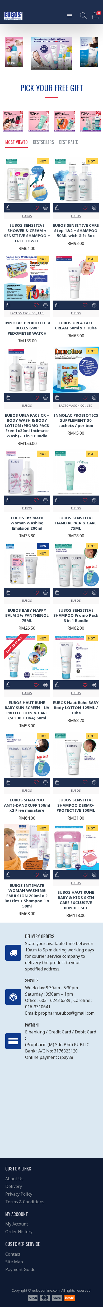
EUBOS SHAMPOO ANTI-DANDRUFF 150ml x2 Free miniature (27, 805)
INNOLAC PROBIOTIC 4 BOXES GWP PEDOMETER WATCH (27, 328)
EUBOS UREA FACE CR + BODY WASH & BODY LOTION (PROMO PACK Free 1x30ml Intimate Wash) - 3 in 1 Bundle (27, 425)
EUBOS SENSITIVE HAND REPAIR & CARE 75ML (75, 523)
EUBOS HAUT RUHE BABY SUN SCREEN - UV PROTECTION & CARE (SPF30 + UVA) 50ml (27, 710)
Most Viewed (16, 142)
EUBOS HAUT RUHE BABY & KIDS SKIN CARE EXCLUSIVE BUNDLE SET (76, 900)
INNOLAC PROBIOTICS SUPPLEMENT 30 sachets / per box (76, 420)
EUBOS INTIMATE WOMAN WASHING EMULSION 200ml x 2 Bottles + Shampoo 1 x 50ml (26, 896)
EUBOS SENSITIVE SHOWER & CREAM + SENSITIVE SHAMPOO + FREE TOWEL (27, 233)
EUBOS (27, 216)
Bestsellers (43, 142)
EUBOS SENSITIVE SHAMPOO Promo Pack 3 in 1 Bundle (75, 615)
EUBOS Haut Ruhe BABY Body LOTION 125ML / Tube (76, 707)
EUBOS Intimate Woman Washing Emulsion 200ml (27, 523)
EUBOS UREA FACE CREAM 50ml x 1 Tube (76, 325)
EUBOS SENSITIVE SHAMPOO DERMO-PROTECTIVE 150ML (76, 805)
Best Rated (68, 142)
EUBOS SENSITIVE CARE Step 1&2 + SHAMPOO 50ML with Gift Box (76, 230)
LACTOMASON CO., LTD (27, 313)
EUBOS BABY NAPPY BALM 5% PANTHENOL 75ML (27, 615)
